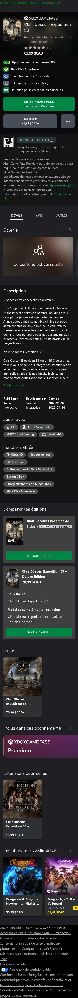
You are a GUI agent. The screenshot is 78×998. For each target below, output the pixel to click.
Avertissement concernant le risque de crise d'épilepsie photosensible (30, 943)
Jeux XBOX (31, 927)
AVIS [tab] (39, 215)
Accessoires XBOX (14, 932)
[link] (22, 687)
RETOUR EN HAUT (39, 556)
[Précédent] (61, 230)
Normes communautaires (19, 938)
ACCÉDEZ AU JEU (39, 632)
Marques (42, 990)
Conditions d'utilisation (18, 990)
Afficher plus (11, 385)
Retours (30, 953)
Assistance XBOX (40, 932)
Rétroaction (62, 932)
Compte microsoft (35, 948)
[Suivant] (70, 230)
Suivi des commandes (53, 953)
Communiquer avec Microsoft (22, 979)
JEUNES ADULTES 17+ (34, 140)
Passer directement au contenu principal (30, 2)
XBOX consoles (11, 927)
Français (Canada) (13, 964)
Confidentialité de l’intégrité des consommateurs (36, 974)
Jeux (3, 959)
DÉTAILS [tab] (16, 215)
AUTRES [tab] (61, 215)
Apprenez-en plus (62, 185)
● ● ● (68, 121)
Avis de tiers (59, 990)
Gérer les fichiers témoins (44, 985)
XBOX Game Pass (53, 927)
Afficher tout (47, 850)
